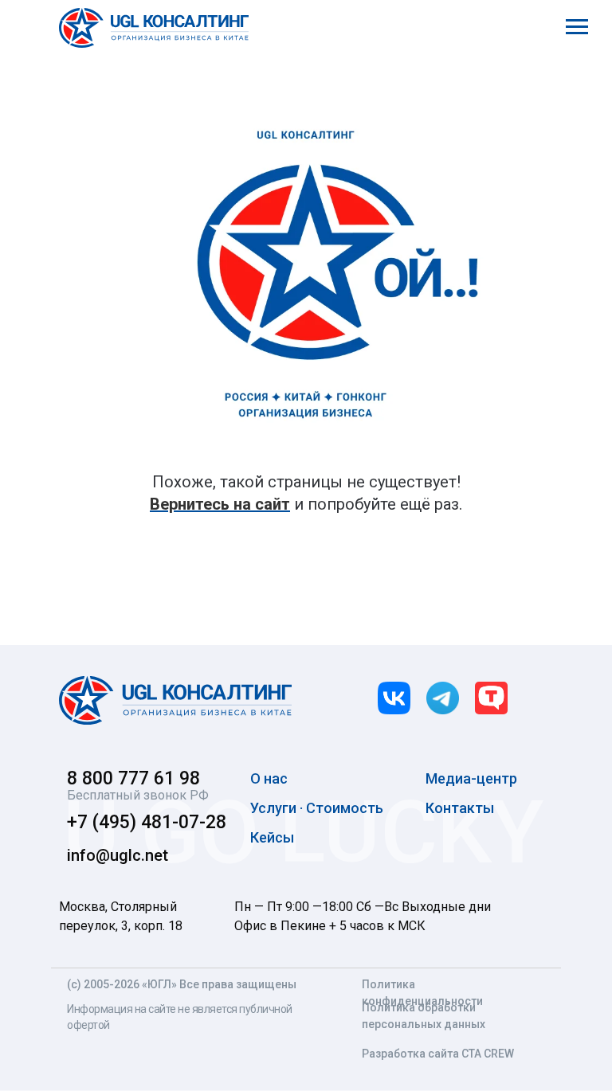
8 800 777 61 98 (133, 778)
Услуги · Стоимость (316, 808)
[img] (175, 700)
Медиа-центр (471, 778)
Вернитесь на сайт (220, 504)
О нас (269, 778)
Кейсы (272, 837)
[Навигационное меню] (577, 27)
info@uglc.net (117, 855)
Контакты (460, 808)
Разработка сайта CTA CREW (438, 1053)
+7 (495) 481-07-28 (146, 822)
